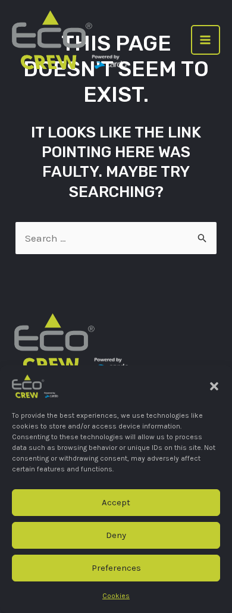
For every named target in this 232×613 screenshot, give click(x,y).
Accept (116, 502)
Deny (116, 535)
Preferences (116, 567)
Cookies (116, 596)
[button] (214, 386)
